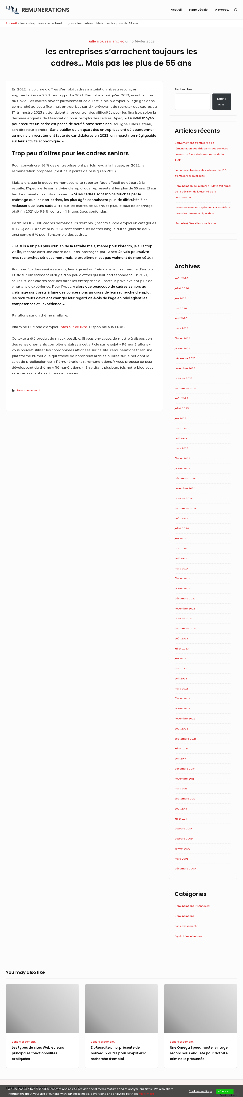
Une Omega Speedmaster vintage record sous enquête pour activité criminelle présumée (199, 1053)
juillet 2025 (182, 408)
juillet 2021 (181, 748)
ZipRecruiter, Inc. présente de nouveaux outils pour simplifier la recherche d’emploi (119, 1053)
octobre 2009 (184, 838)
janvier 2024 (182, 588)
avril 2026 (181, 318)
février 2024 (182, 578)
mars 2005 (181, 858)
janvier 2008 (182, 848)
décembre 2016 (185, 768)
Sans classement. (29, 390)
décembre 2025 (185, 358)
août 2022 (181, 728)
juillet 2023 (182, 648)
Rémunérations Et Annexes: (192, 905)
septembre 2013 (185, 798)
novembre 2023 (185, 608)
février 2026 (182, 338)
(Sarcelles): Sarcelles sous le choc (196, 223)
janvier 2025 (182, 468)
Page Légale (198, 9)
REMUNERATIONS (45, 9)
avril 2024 (181, 558)
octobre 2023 (184, 618)
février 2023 (182, 698)
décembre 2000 (185, 868)
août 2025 (181, 398)
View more (146, 1093)
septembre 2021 (185, 738)
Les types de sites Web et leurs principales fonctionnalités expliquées (38, 1053)
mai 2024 (181, 548)
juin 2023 (180, 658)
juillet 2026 (182, 288)
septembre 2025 (185, 388)
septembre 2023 (185, 628)
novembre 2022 (185, 718)
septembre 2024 (186, 508)
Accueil (176, 9)
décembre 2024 (185, 478)
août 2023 (181, 638)
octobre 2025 (184, 378)
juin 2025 (180, 418)
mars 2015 (181, 788)
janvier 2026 (182, 348)
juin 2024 (180, 538)
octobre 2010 (183, 828)
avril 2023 (181, 678)
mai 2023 (181, 668)
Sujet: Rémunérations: (189, 936)
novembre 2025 (185, 368)
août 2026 (181, 278)
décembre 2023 (185, 598)
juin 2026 (180, 298)
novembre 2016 (184, 778)
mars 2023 (181, 688)
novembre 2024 (185, 488)
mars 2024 (182, 568)
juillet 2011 (181, 818)
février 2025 (182, 458)
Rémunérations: (185, 915)
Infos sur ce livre (73, 327)
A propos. (222, 9)
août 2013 (181, 808)
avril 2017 (180, 758)
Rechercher (183, 89)
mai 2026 (181, 308)
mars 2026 (182, 328)
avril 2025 (181, 438)
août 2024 (181, 518)
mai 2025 (181, 428)
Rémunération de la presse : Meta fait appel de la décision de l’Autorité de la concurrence (203, 191)
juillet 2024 (182, 528)
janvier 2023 (182, 708)
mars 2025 (181, 448)
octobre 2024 (184, 498)
